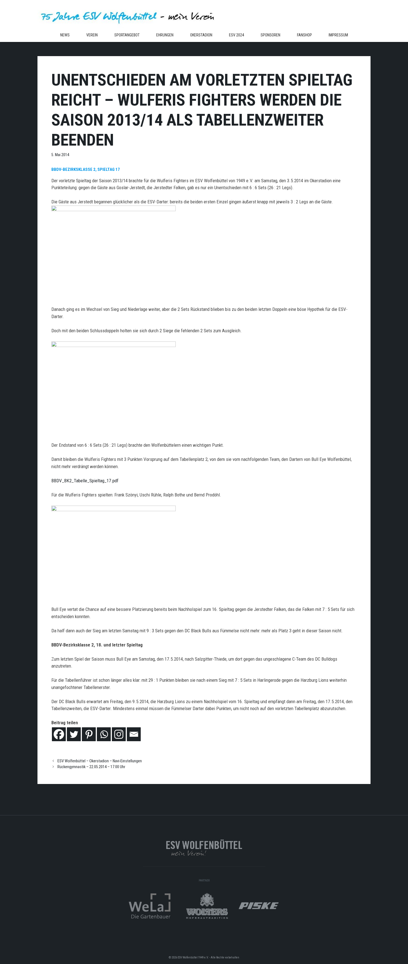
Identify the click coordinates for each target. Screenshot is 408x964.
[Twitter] (74, 734)
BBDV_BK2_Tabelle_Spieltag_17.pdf (85, 480)
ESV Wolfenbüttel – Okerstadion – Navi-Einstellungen (99, 761)
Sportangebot (127, 35)
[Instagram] (119, 734)
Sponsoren (270, 35)
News (65, 35)
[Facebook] (59, 734)
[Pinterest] (89, 734)
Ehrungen (164, 35)
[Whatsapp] (104, 734)
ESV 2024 (236, 35)
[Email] (134, 734)
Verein (92, 35)
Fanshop (304, 35)
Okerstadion (201, 35)
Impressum (338, 35)
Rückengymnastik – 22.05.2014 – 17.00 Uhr (91, 767)
